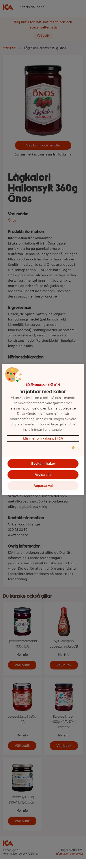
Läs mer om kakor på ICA (43, 438)
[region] (43, 429)
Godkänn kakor (43, 463)
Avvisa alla (43, 474)
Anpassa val (43, 486)
